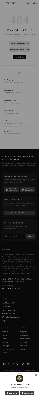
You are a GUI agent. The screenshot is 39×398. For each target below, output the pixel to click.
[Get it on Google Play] (27, 393)
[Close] (36, 375)
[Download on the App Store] (12, 393)
